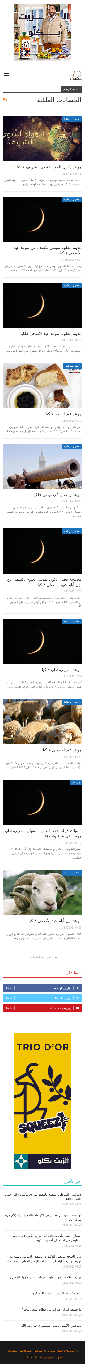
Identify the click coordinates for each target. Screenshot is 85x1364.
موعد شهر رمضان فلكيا (62, 669)
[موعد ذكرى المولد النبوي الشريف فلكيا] (42, 138)
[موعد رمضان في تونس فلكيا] (42, 466)
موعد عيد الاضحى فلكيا (62, 750)
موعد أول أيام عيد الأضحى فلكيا (55, 921)
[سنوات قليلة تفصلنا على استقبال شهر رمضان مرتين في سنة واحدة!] (42, 802)
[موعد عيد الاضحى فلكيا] (42, 721)
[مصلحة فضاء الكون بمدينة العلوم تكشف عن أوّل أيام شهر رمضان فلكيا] (42, 551)
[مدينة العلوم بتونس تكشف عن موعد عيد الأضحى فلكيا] (42, 219)
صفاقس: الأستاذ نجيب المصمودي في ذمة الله (51, 1325)
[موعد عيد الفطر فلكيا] (42, 385)
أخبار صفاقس (72, 365)
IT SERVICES (30, 1357)
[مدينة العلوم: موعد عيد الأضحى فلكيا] (42, 305)
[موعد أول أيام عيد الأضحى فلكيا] (42, 892)
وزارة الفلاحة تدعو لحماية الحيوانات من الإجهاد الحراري (45, 1277)
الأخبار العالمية (72, 621)
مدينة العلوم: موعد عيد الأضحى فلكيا (51, 333)
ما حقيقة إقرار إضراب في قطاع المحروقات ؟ (51, 1309)
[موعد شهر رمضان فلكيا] (42, 641)
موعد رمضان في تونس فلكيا (57, 494)
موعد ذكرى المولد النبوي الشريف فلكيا (49, 167)
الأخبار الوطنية (72, 118)
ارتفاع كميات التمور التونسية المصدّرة (57, 1293)
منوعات (75, 782)
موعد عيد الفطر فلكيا (64, 414)
